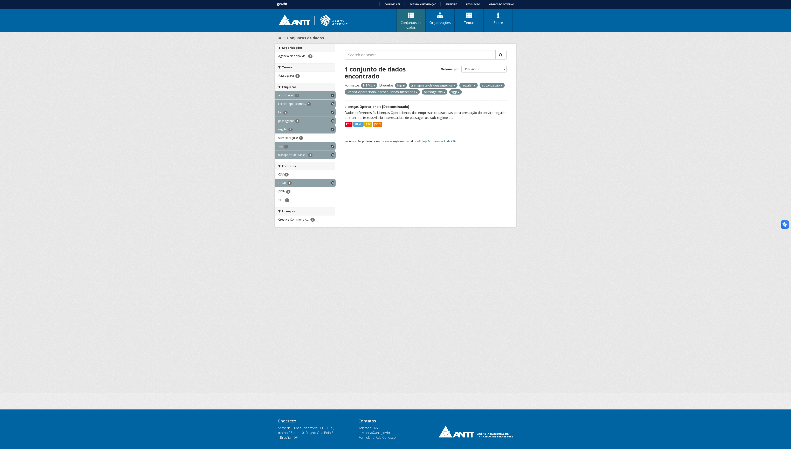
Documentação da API (441, 141)
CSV (368, 124)
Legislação (473, 4)
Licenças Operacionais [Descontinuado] (377, 106)
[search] (501, 55)
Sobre (498, 22)
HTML (358, 124)
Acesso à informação (423, 4)
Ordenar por (450, 69)
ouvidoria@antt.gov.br (374, 432)
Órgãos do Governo (501, 4)
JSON (377, 124)
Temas (469, 22)
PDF (348, 124)
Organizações (440, 22)
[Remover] (374, 85)
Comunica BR (392, 4)
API (419, 141)
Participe (451, 4)
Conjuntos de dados (411, 25)
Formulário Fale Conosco (377, 437)
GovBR (282, 4)
